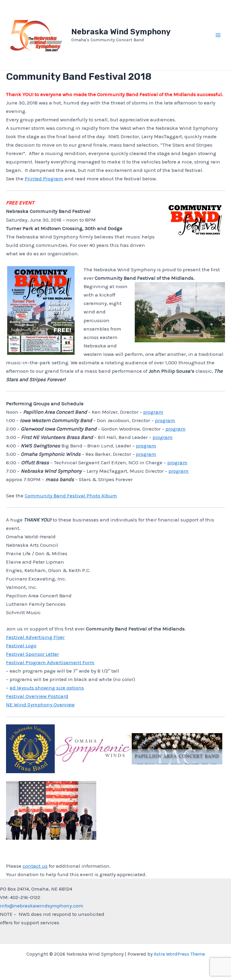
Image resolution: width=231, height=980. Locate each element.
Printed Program (44, 179)
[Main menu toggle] (218, 35)
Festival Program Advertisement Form (50, 662)
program (153, 412)
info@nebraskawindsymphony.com (41, 906)
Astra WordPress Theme (179, 954)
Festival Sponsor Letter (32, 654)
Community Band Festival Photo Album (71, 496)
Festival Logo (21, 645)
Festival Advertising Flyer (35, 637)
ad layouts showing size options (47, 688)
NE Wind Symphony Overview (40, 705)
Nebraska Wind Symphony (121, 31)
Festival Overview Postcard (37, 696)
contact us (35, 866)
